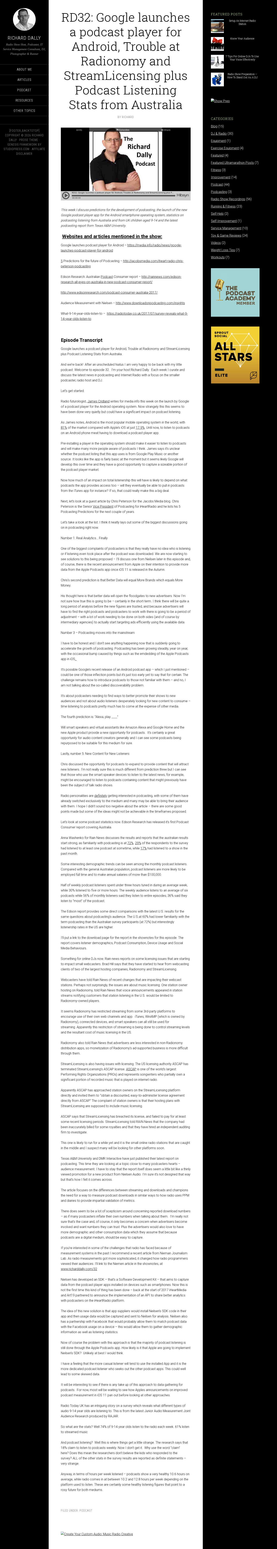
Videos (216, 243)
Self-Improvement (224, 221)
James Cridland (98, 401)
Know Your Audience (242, 38)
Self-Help (217, 214)
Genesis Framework (22, 144)
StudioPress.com (16, 149)
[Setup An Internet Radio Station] (217, 31)
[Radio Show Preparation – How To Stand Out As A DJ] (217, 84)
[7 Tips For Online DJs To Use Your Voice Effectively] (217, 67)
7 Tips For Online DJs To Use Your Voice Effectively (242, 58)
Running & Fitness (223, 206)
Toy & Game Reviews (226, 235)
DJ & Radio (219, 134)
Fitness (216, 170)
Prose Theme (28, 140)
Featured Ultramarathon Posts (232, 163)
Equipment (218, 141)
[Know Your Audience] (217, 49)
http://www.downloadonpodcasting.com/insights (150, 303)
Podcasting (219, 192)
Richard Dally (24, 38)
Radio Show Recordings (228, 199)
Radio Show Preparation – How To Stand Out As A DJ (242, 75)
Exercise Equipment (225, 148)
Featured (217, 155)
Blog (214, 126)
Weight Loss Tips (223, 250)
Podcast (85, 1510)
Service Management (226, 228)
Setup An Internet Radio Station (242, 22)
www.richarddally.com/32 (79, 1269)
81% (64, 428)
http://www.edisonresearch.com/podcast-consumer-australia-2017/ (109, 292)
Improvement (220, 177)
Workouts (218, 257)
